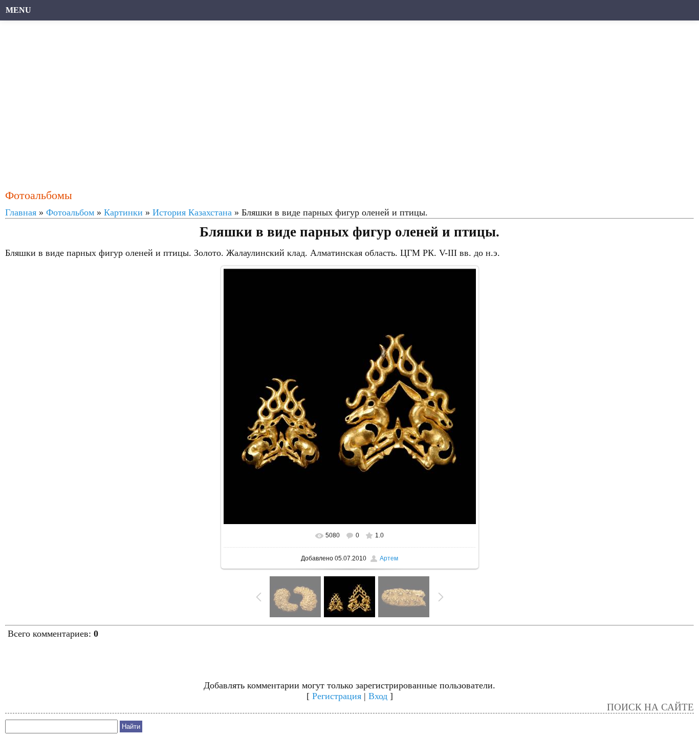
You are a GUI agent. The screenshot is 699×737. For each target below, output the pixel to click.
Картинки (123, 212)
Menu (18, 10)
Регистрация (336, 696)
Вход (377, 696)
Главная (20, 212)
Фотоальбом (70, 212)
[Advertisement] (315, 99)
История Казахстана (192, 212)
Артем (389, 558)
